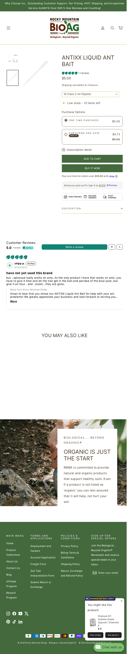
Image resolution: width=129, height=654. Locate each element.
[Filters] (112, 247)
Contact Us (13, 568)
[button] (70, 73)
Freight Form (38, 564)
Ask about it (113, 635)
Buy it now (92, 168)
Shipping (67, 85)
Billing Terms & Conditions (70, 555)
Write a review (75, 247)
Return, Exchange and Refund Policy (72, 573)
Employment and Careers (41, 548)
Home (10, 543)
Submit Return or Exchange (41, 585)
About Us (12, 561)
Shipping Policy (70, 564)
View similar (95, 635)
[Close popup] (121, 601)
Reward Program (11, 595)
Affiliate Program (11, 584)
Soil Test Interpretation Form (42, 573)
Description (71, 208)
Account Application (43, 557)
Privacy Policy (69, 546)
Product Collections (13, 552)
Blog (9, 574)
